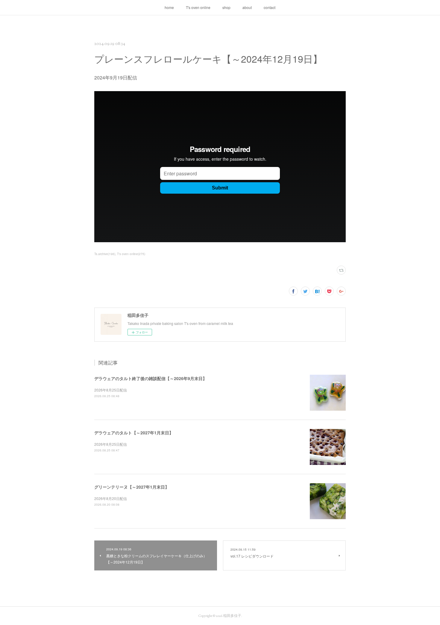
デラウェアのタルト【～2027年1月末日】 (133, 433)
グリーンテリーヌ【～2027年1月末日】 (131, 487)
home (169, 7)
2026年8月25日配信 (110, 389)
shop (226, 7)
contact (269, 7)
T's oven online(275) (131, 254)
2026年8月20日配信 (110, 498)
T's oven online (198, 7)
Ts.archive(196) (104, 254)
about (247, 7)
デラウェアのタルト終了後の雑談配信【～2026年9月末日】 (150, 378)
